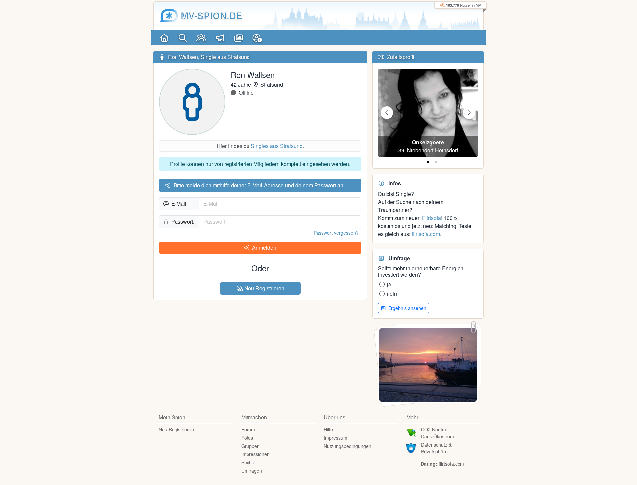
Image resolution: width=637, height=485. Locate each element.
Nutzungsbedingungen (347, 446)
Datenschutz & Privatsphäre (436, 448)
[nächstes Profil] (469, 112)
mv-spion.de (211, 15)
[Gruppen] (201, 37)
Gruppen (250, 446)
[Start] (164, 37)
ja (389, 284)
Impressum (335, 437)
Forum (248, 429)
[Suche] (183, 37)
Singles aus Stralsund (277, 146)
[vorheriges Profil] (387, 112)
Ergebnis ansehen (406, 308)
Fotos (247, 437)
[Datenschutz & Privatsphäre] (411, 447)
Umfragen (251, 470)
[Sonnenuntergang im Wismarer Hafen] (428, 364)
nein (392, 293)
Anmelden (263, 247)
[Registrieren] (257, 37)
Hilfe (328, 429)
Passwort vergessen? (336, 232)
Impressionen (255, 454)
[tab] (428, 162)
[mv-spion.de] (168, 15)
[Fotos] (239, 37)
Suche (247, 462)
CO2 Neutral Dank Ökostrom (437, 433)
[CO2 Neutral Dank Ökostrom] (411, 432)
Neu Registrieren (263, 288)
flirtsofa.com (426, 234)
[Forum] (220, 37)
